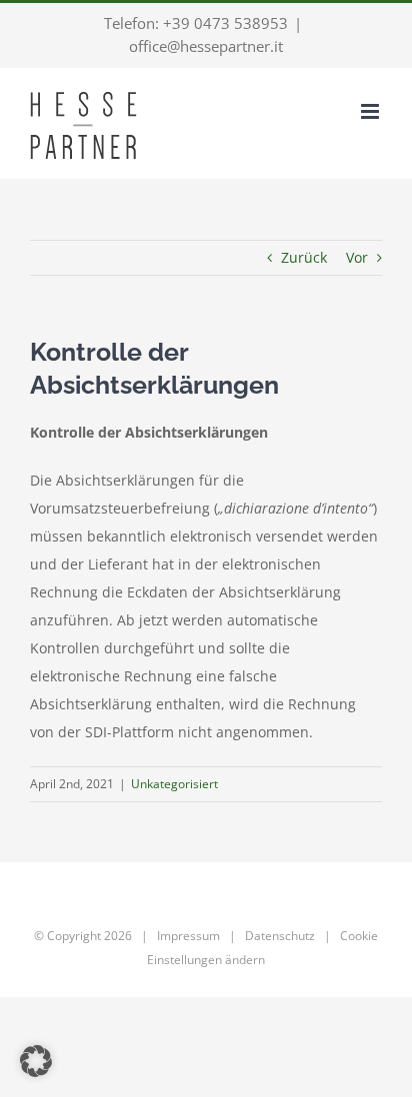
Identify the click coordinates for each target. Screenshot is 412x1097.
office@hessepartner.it (206, 46)
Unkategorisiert (174, 783)
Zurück (304, 257)
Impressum (188, 935)
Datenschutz (280, 935)
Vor (357, 257)
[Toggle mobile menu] (371, 111)
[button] (36, 1061)
